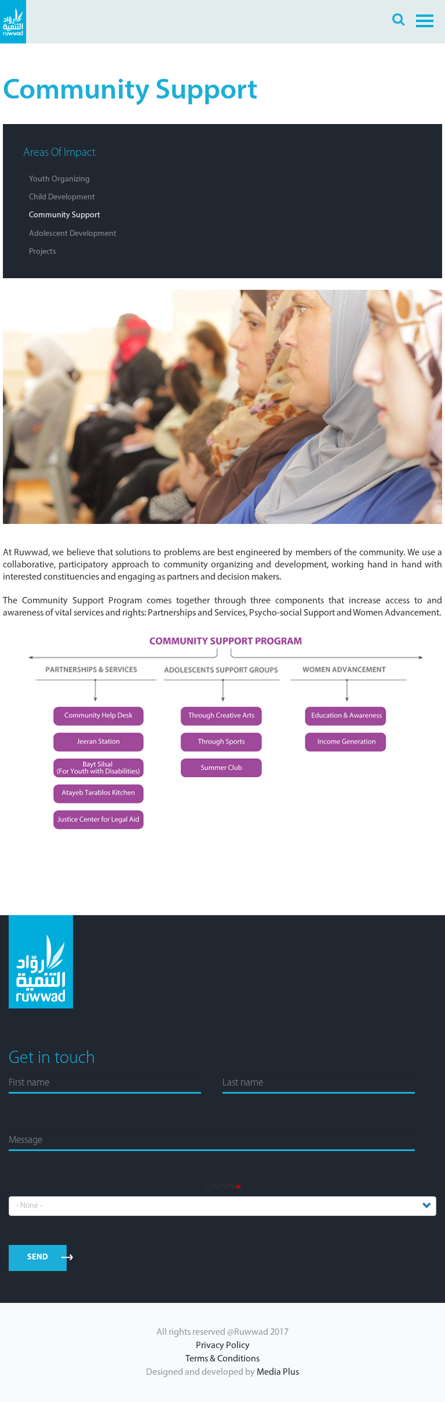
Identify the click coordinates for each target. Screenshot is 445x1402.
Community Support (64, 215)
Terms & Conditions (222, 1359)
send (38, 1257)
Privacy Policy (223, 1345)
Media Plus (278, 1372)
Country (220, 1186)
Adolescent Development (72, 234)
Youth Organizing (59, 179)
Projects (42, 251)
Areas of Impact (59, 153)
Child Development (62, 197)
